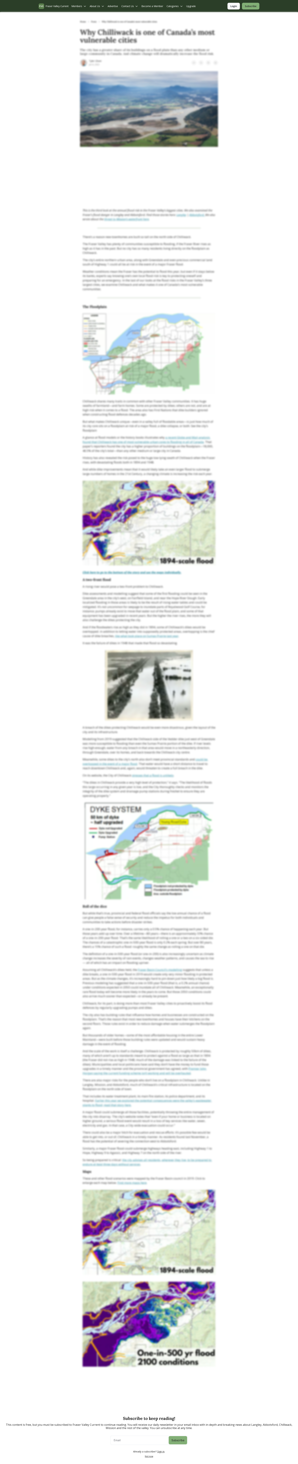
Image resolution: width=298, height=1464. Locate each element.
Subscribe (177, 1440)
